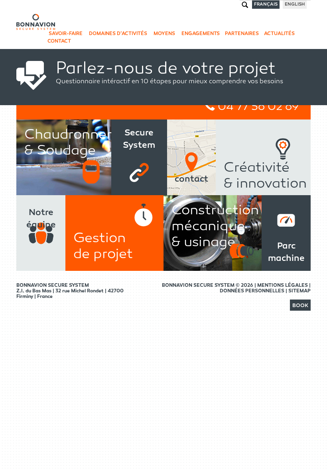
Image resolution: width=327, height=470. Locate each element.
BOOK (300, 306)
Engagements (200, 34)
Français (266, 4)
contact (59, 41)
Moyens (163, 34)
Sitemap (299, 291)
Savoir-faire (65, 34)
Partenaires (242, 34)
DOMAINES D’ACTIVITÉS (117, 34)
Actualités (279, 34)
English (295, 4)
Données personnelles (253, 291)
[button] (300, 306)
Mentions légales (283, 285)
